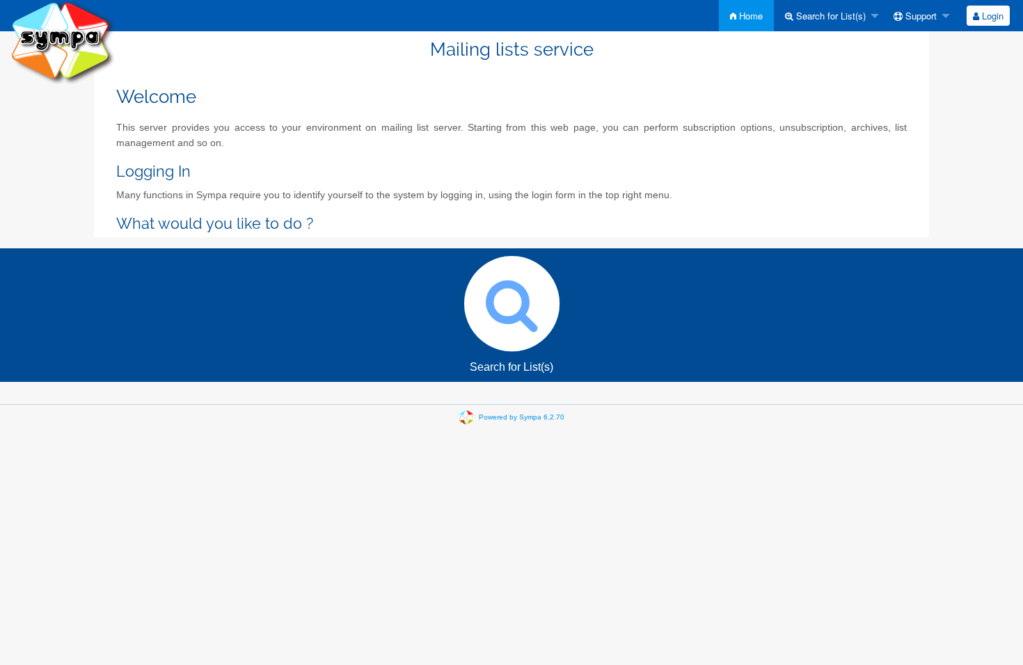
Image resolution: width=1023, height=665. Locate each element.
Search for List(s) (829, 15)
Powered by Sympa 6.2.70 (521, 417)
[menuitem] (746, 15)
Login (991, 15)
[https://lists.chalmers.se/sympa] (62, 41)
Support (920, 15)
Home (749, 15)
